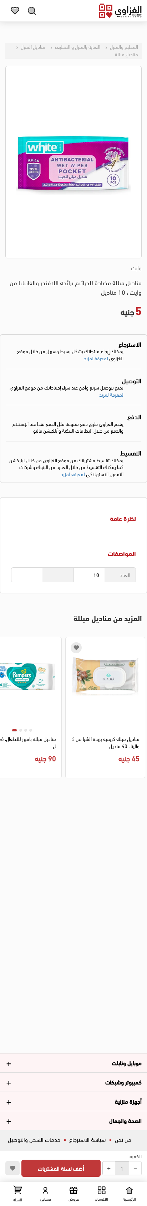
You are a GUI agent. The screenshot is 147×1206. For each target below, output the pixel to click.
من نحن (123, 1139)
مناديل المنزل (32, 46)
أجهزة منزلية (128, 1101)
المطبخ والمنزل (123, 46)
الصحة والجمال (125, 1120)
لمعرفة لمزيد (96, 358)
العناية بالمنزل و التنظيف (77, 46)
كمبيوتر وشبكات (123, 1082)
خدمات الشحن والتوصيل (34, 1139)
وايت (136, 268)
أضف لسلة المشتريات (61, 1168)
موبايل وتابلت (127, 1062)
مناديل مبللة (126, 54)
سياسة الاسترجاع (87, 1139)
